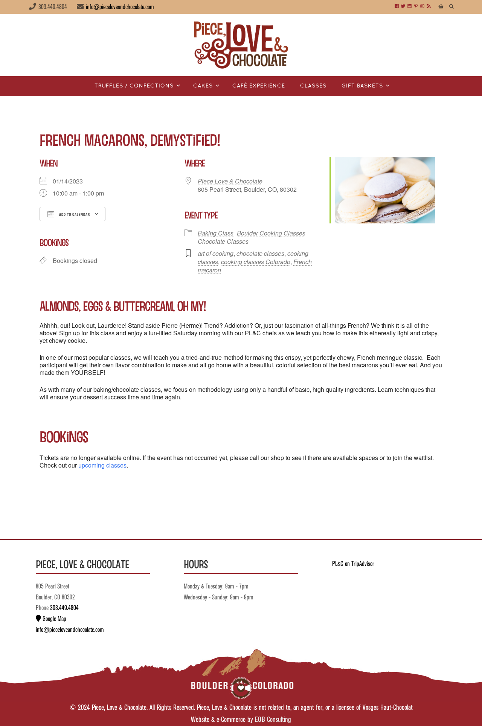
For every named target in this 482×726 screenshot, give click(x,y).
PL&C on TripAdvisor (353, 564)
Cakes (203, 86)
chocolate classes (260, 253)
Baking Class (215, 233)
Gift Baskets (362, 86)
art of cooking (215, 253)
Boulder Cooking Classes (271, 233)
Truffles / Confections (134, 86)
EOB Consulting (273, 720)
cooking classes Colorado (255, 261)
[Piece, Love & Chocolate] (241, 45)
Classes (313, 86)
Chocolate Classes (223, 241)
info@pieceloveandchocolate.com (120, 7)
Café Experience (258, 86)
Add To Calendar (74, 214)
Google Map (53, 619)
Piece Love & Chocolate (230, 181)
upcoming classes (102, 465)
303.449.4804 (64, 608)
